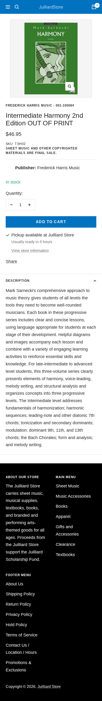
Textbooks (65, 554)
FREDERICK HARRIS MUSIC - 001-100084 (40, 105)
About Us (14, 584)
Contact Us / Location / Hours (21, 649)
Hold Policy (16, 624)
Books (62, 506)
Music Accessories (73, 496)
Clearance (65, 544)
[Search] (17, 7)
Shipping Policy (20, 594)
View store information (30, 251)
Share (11, 261)
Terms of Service (21, 635)
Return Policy (18, 604)
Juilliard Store (49, 687)
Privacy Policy (19, 614)
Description (17, 280)
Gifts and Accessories (67, 530)
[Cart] (94, 7)
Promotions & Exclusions (18, 666)
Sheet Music (67, 486)
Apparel (63, 516)
